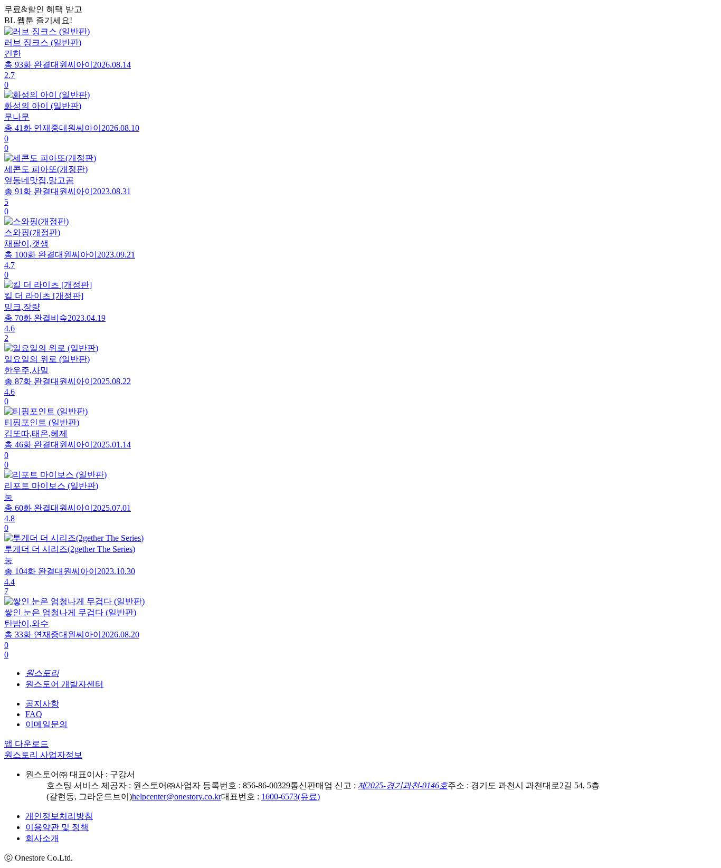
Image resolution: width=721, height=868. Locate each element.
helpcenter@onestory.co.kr (176, 796)
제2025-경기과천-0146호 (403, 785)
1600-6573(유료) (290, 796)
